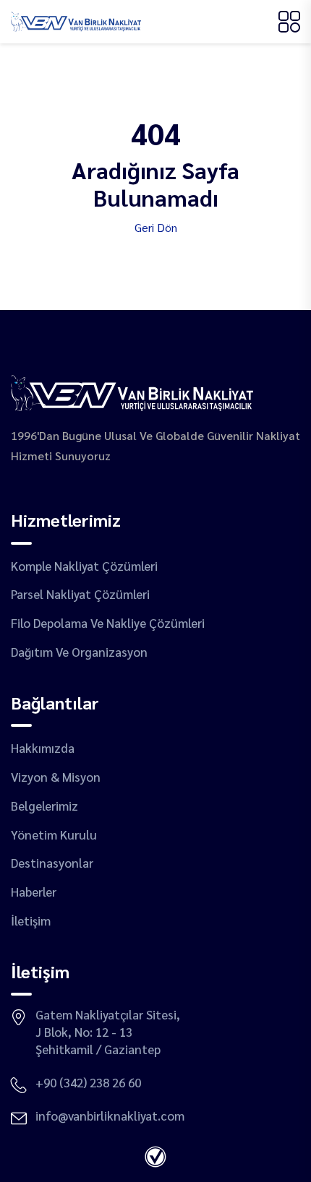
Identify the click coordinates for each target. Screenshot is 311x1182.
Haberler (33, 892)
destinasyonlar (52, 863)
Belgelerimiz (44, 806)
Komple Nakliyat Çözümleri (84, 566)
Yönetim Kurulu (54, 834)
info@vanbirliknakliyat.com (109, 1115)
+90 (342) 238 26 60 (88, 1082)
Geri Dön (156, 227)
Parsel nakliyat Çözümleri (80, 594)
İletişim (31, 920)
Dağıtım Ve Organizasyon (79, 652)
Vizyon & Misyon (56, 777)
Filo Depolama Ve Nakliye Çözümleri (108, 623)
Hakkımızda (42, 748)
